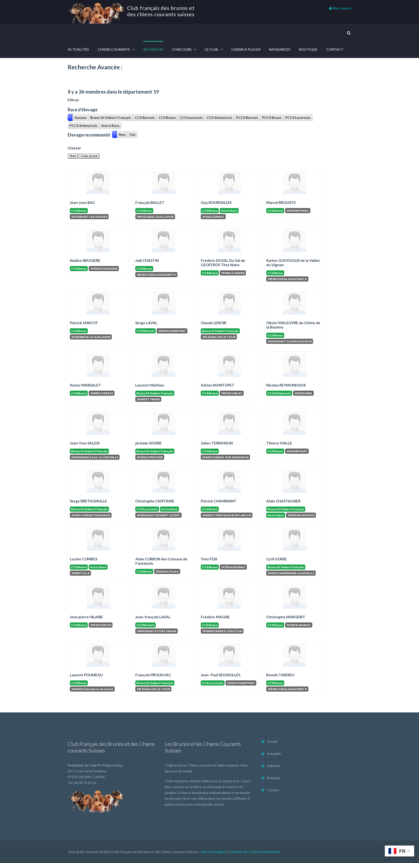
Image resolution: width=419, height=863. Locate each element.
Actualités (78, 49)
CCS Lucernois (191, 117)
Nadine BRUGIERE (85, 260)
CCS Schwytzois (219, 117)
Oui (132, 134)
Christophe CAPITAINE (154, 501)
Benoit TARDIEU (280, 675)
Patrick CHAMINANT (218, 501)
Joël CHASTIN (147, 260)
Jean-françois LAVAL (153, 617)
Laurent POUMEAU (86, 675)
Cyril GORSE (276, 559)
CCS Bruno (167, 117)
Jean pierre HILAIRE (86, 617)
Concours (182, 49)
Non (122, 134)
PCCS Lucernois (298, 117)
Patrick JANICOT (84, 323)
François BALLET (149, 202)
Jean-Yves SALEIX (85, 443)
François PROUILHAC (153, 675)
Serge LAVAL (146, 323)
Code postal (89, 156)
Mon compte (341, 8)
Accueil (272, 741)
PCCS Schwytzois (83, 125)
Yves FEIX (209, 559)
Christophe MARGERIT (285, 617)
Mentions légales (214, 852)
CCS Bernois (145, 117)
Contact (334, 49)
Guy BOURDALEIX (216, 202)
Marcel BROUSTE (281, 202)
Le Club (211, 49)
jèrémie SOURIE (148, 443)
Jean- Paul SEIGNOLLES (220, 675)
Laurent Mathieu (149, 385)
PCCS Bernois (247, 117)
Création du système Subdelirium (255, 852)
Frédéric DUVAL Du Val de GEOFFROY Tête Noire (223, 262)
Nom (73, 156)
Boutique (308, 49)
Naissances (279, 49)
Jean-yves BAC (82, 202)
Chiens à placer (245, 49)
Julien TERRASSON (217, 443)
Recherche (153, 49)
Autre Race (110, 125)
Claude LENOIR (213, 323)
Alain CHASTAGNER (283, 501)
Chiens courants (114, 49)
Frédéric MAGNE (215, 617)
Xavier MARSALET (85, 385)
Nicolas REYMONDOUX (286, 385)
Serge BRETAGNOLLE (88, 501)
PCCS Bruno (272, 117)
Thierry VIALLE (279, 443)
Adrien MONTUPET (217, 385)
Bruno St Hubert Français (110, 117)
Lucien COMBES (83, 559)
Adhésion (274, 766)
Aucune (80, 117)
